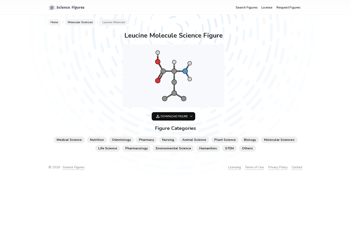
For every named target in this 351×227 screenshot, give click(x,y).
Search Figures (246, 7)
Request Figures (288, 7)
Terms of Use (254, 167)
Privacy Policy (278, 167)
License (266, 7)
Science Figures (73, 167)
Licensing (234, 167)
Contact (297, 167)
